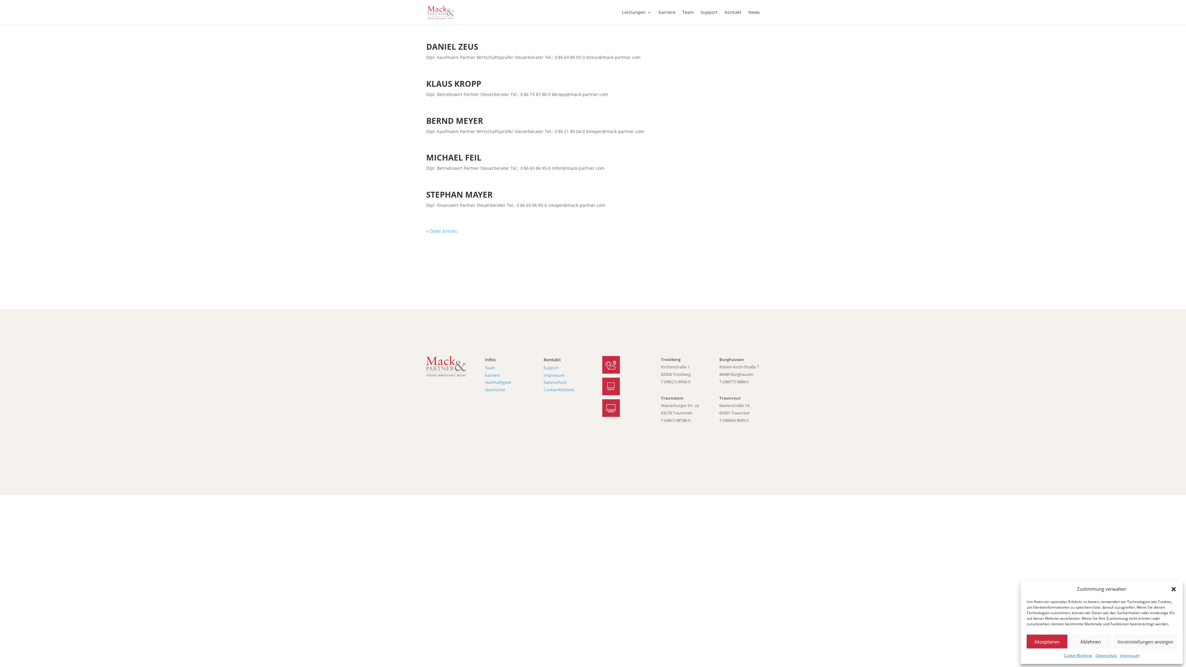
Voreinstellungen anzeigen (1145, 642)
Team (688, 12)
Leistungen (634, 12)
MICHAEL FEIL (454, 157)
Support (709, 12)
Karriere (666, 12)
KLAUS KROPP (453, 83)
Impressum (1130, 655)
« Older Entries (441, 231)
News (754, 12)
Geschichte (495, 389)
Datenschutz (1106, 655)
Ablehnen (1090, 642)
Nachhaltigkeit (498, 382)
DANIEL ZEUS (452, 46)
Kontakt (733, 12)
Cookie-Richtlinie (1078, 655)
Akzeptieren (1047, 642)
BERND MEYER (454, 120)
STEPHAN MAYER (459, 194)
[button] (1174, 589)
